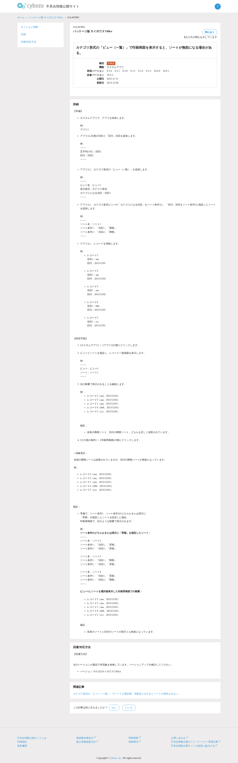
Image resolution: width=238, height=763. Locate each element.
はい (114, 707)
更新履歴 (22, 746)
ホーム (21, 17)
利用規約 (22, 742)
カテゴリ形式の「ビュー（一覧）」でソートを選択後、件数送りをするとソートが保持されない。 (127, 693)
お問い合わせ (178, 738)
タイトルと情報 (29, 27)
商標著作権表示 (84, 738)
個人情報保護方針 (86, 742)
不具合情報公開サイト (62, 6)
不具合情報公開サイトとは (32, 738)
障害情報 (133, 738)
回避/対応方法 (28, 42)
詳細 (23, 34)
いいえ (129, 707)
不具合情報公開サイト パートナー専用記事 (194, 742)
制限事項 (133, 742)
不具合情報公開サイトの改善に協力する (193, 746)
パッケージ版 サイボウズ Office (46, 17)
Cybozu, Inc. (115, 758)
